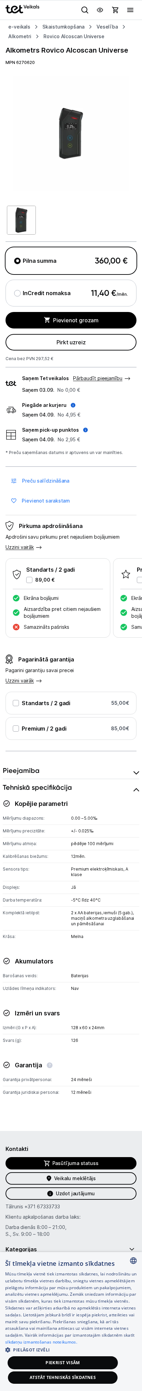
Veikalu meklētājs (75, 1178)
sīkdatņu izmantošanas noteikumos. (41, 1342)
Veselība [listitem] (107, 27)
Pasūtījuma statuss (75, 1163)
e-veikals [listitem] (19, 27)
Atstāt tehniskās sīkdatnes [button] (63, 1377)
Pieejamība (21, 770)
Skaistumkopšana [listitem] (63, 27)
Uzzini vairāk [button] (20, 547)
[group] (71, 133)
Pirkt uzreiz (71, 342)
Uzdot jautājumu (75, 1193)
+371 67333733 (42, 1206)
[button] (48, 405)
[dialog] (71, 1321)
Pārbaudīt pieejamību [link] (97, 378)
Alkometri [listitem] (19, 36)
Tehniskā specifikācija (37, 787)
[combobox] (133, 1260)
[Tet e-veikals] (22, 9)
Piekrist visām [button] (62, 1363)
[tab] (71, 770)
